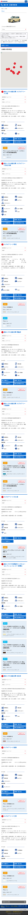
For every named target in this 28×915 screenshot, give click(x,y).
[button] (14, 67)
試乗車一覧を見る (18, 138)
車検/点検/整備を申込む (19, 142)
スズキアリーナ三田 (10, 816)
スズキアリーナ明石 (10, 244)
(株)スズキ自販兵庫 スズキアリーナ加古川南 (14, 164)
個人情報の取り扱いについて (17, 911)
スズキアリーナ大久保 (11, 497)
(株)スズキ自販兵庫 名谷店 (12, 676)
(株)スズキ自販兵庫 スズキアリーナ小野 (14, 92)
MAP (3, 99)
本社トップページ (6, 102)
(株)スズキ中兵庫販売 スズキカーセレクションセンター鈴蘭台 (14, 565)
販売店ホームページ (6, 97)
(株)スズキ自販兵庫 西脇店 (12, 332)
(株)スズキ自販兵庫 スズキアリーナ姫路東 (14, 404)
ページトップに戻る (23, 909)
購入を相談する (5, 138)
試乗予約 (21, 147)
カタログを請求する (6, 142)
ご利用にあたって (8, 911)
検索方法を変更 (6, 902)
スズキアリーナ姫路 (10, 747)
